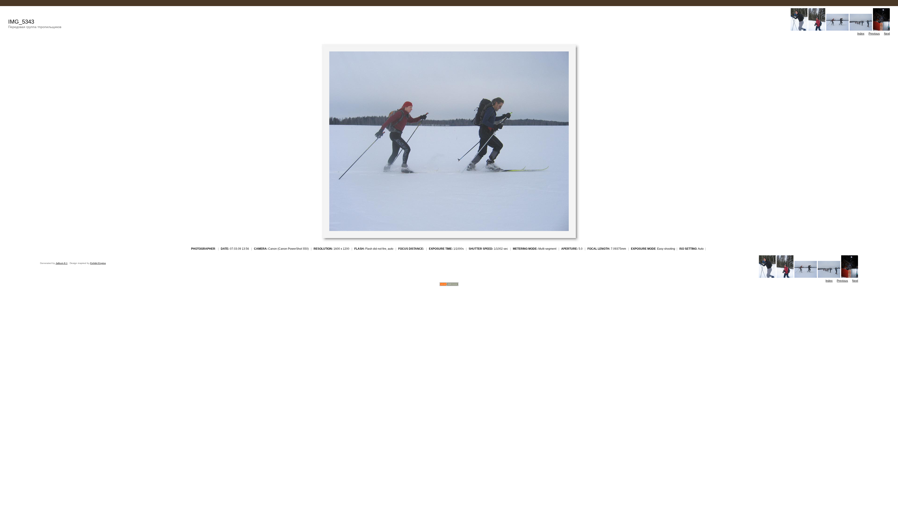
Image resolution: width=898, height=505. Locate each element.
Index (860, 33)
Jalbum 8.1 (62, 263)
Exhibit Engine (98, 263)
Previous (874, 33)
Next (887, 33)
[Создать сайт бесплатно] (449, 285)
